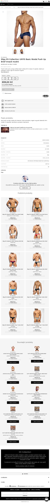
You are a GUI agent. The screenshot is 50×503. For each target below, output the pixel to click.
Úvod (2, 7)
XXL (17, 78)
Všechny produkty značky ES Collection (25, 466)
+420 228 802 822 (29, 185)
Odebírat (25, 495)
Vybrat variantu (13, 362)
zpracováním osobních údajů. (38, 498)
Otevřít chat (25, 187)
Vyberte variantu (8, 89)
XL (13, 78)
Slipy (14, 7)
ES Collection (4, 57)
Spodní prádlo (8, 7)
